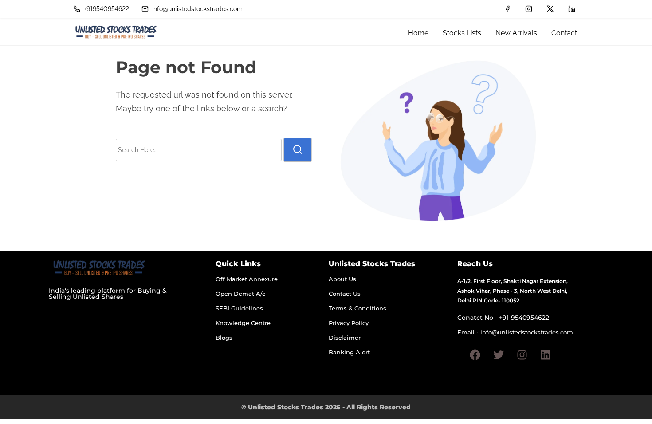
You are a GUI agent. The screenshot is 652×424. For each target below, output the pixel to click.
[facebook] (507, 9)
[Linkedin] (545, 354)
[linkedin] (572, 9)
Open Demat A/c (240, 293)
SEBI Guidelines (239, 308)
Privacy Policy (349, 322)
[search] (297, 150)
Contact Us (345, 293)
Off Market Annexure (247, 279)
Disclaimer (345, 337)
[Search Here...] (199, 150)
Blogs (224, 337)
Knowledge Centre (243, 322)
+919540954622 (105, 8)
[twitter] (550, 9)
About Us (342, 279)
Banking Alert (349, 352)
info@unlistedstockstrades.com (196, 8)
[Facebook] (475, 354)
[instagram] (529, 9)
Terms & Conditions (357, 308)
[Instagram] (522, 354)
